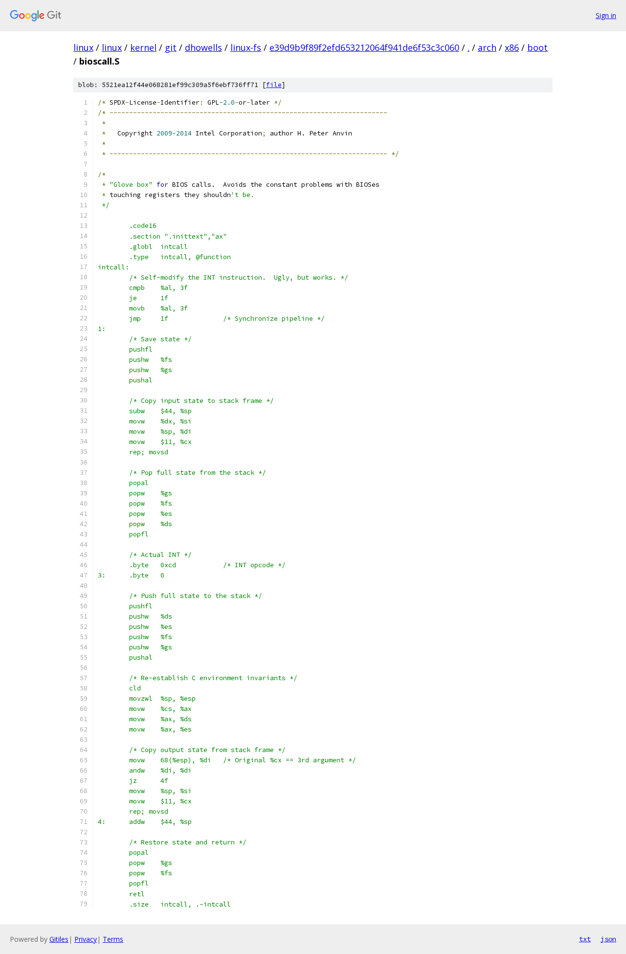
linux (83, 47)
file (274, 85)
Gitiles (58, 939)
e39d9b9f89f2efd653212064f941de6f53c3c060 (364, 47)
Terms (113, 939)
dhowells (203, 47)
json (608, 938)
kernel (143, 47)
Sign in (606, 15)
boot (537, 47)
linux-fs (245, 47)
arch (487, 47)
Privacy (85, 939)
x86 (512, 47)
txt (585, 938)
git (171, 47)
